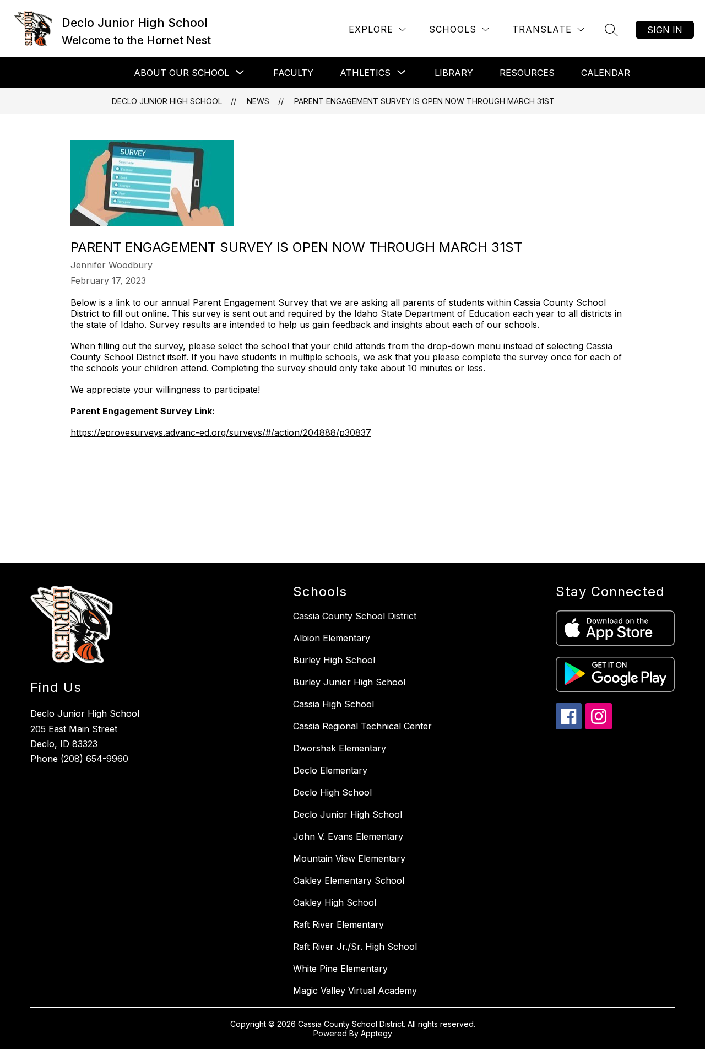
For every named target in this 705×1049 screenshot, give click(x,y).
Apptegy (376, 1033)
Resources (527, 72)
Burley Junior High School (349, 682)
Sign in (664, 29)
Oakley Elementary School (348, 880)
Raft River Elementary (338, 924)
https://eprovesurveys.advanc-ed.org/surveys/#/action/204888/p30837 (220, 432)
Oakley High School (334, 902)
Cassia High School (333, 704)
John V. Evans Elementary (348, 836)
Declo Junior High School (167, 101)
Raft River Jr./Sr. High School (355, 946)
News (258, 101)
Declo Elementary (330, 770)
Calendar (605, 72)
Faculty (293, 72)
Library (454, 72)
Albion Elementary (331, 638)
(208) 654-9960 (94, 758)
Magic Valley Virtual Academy (355, 990)
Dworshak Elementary (339, 748)
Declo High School (332, 792)
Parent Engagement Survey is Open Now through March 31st (424, 101)
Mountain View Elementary (349, 858)
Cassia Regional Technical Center (362, 726)
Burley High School (334, 660)
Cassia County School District (354, 615)
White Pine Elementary (340, 968)
